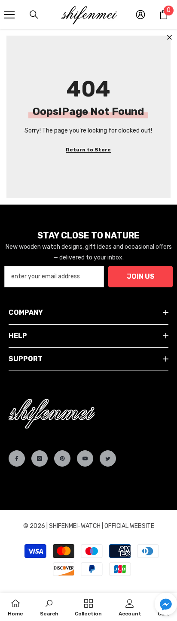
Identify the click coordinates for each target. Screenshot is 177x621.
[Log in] (140, 14)
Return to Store (88, 150)
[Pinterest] (62, 458)
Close (169, 37)
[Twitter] (108, 458)
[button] (166, 604)
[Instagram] (39, 458)
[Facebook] (17, 458)
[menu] (9, 14)
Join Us (141, 276)
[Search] (34, 14)
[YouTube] (85, 458)
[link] (49, 606)
